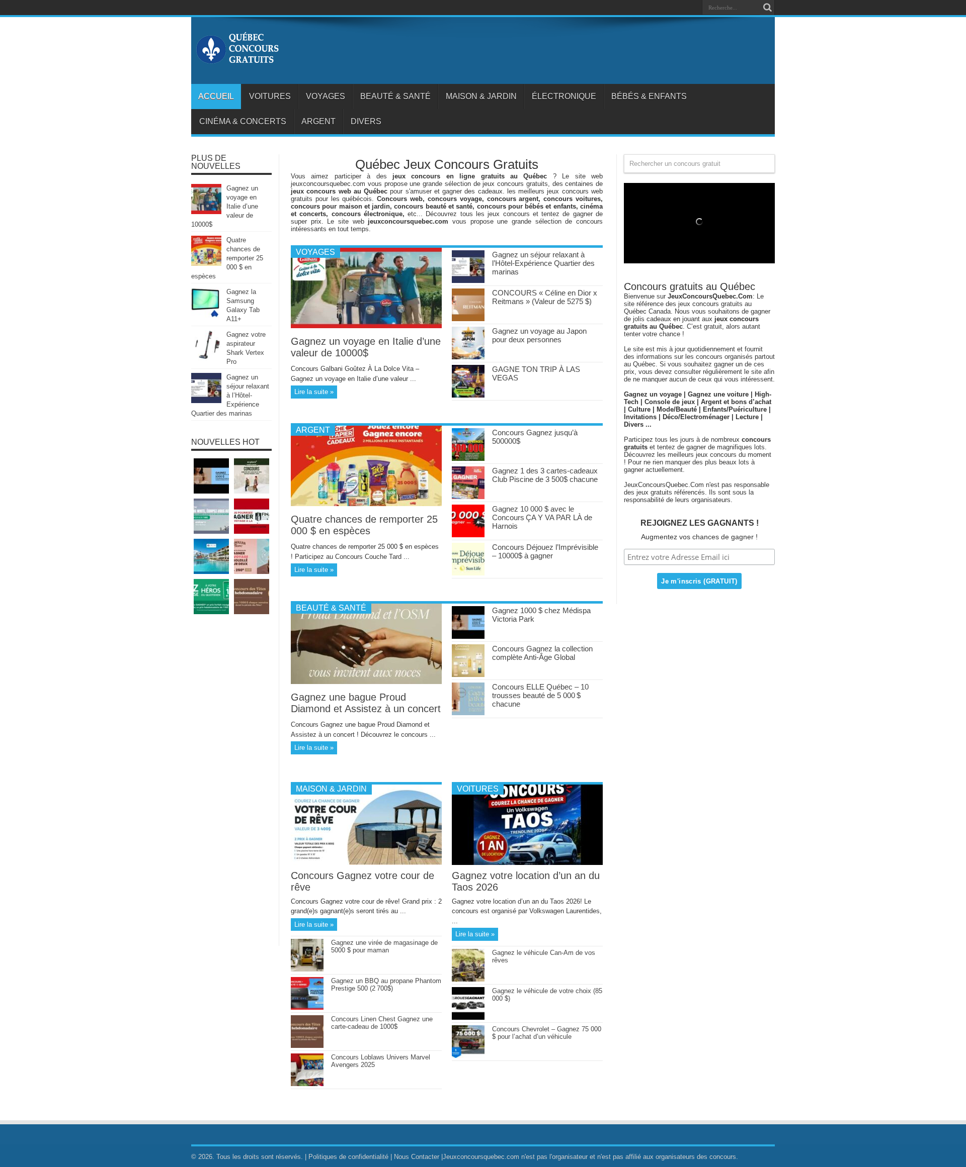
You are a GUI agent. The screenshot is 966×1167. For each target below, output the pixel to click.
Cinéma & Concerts (242, 121)
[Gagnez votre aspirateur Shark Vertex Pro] (206, 358)
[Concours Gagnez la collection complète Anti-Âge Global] (468, 674)
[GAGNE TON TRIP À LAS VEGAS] (468, 395)
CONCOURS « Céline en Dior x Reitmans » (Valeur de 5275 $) (544, 297)
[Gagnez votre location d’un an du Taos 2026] (527, 862)
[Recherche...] (767, 7)
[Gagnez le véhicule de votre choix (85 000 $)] (468, 1017)
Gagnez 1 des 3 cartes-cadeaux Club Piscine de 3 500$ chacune (545, 474)
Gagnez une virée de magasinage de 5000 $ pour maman (384, 946)
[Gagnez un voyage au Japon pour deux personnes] (468, 357)
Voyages (325, 96)
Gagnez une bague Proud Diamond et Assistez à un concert (366, 703)
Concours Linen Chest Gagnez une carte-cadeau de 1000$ (382, 1022)
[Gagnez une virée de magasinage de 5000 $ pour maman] (307, 969)
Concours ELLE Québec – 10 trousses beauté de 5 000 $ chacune (540, 695)
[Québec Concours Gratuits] (237, 59)
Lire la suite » (314, 392)
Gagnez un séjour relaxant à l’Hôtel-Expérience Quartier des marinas (543, 263)
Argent (318, 121)
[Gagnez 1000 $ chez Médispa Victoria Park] (468, 636)
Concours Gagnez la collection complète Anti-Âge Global (542, 652)
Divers (366, 121)
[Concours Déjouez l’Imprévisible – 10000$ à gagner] (468, 573)
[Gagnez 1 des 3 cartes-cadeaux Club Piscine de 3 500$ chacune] (468, 497)
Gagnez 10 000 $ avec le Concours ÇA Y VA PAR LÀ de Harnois (542, 517)
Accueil (216, 96)
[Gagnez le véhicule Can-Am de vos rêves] (468, 979)
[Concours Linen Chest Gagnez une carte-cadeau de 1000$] (307, 1045)
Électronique (564, 96)
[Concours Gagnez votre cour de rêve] (366, 862)
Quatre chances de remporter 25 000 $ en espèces (364, 525)
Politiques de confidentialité (348, 1156)
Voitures (270, 96)
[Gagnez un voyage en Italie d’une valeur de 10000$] (366, 326)
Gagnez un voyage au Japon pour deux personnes (539, 335)
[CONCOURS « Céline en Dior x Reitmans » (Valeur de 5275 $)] (468, 319)
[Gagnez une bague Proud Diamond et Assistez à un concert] (366, 682)
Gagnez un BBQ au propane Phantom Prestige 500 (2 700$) (386, 984)
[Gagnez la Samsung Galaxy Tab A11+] (206, 315)
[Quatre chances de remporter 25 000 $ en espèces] (366, 504)
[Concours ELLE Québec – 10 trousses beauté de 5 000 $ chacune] (468, 713)
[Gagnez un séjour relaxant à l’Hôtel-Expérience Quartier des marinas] (468, 280)
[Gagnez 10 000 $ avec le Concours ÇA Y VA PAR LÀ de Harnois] (468, 535)
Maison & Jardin (481, 96)
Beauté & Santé (395, 96)
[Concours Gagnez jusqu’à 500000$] (468, 458)
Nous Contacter (416, 1156)
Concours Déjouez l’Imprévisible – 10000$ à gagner (545, 551)
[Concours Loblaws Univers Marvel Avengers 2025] (307, 1084)
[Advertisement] (231, 785)
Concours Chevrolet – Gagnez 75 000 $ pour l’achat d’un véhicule (546, 1032)
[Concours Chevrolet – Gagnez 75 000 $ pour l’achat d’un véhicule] (468, 1055)
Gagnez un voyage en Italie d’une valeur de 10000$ (366, 347)
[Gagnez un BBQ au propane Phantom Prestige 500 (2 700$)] (307, 1007)
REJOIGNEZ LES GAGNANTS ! (699, 523)
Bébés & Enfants (649, 96)
